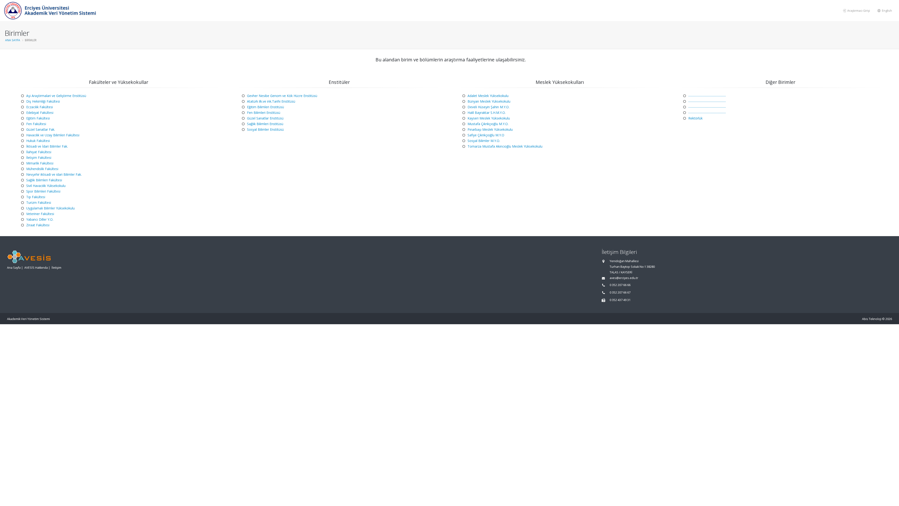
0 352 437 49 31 (620, 300)
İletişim (56, 268)
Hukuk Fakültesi (38, 140)
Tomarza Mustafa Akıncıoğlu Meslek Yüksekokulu (505, 146)
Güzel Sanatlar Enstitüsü (265, 118)
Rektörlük (695, 118)
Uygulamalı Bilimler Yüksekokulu (50, 208)
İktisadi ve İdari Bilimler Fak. (47, 146)
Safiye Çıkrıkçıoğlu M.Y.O (486, 135)
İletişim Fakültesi (38, 157)
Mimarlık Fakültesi (39, 163)
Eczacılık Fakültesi (39, 107)
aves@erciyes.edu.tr (624, 278)
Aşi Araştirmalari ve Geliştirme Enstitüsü (56, 95)
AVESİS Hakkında (36, 268)
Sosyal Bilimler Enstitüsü (265, 129)
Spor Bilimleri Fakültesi (43, 191)
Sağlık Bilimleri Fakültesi (44, 180)
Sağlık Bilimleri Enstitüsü (265, 124)
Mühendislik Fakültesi (42, 169)
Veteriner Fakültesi (40, 214)
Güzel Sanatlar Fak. (40, 129)
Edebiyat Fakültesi (39, 112)
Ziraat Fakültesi (37, 225)
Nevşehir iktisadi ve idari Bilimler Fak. (54, 174)
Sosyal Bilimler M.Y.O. (484, 140)
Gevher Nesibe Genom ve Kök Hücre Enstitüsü (282, 95)
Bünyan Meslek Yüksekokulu (489, 101)
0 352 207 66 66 (620, 285)
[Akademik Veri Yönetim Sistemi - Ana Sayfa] (13, 10)
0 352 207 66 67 (620, 292)
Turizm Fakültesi (38, 202)
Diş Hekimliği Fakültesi (43, 101)
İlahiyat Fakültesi (38, 152)
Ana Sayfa (12, 40)
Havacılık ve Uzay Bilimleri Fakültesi (52, 135)
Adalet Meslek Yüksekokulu (488, 95)
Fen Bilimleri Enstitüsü (263, 112)
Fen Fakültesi (36, 124)
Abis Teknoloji (871, 319)
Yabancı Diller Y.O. (39, 219)
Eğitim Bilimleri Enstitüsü (265, 107)
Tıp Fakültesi (35, 197)
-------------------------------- (707, 95)
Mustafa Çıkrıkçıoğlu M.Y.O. (488, 124)
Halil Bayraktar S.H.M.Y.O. (487, 112)
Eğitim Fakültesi (38, 118)
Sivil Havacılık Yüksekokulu (46, 185)
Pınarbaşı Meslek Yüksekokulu (490, 129)
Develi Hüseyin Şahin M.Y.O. (488, 107)
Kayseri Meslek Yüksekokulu (489, 118)
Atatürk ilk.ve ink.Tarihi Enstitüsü (271, 101)
